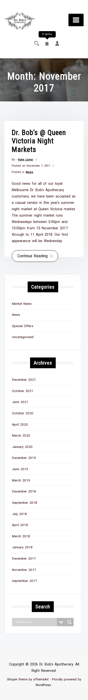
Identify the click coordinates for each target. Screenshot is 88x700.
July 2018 (19, 514)
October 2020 (22, 413)
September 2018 (24, 502)
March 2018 (21, 536)
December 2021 (24, 379)
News (29, 172)
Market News (22, 304)
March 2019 (21, 480)
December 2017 (24, 558)
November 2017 (24, 570)
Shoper (12, 679)
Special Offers (22, 326)
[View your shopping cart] (46, 44)
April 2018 (20, 525)
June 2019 (20, 469)
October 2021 (22, 391)
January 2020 (22, 447)
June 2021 (20, 402)
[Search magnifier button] (69, 622)
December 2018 (24, 491)
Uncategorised (22, 337)
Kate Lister (25, 159)
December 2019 (24, 458)
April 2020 (20, 424)
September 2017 (24, 581)
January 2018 (22, 547)
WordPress (43, 685)
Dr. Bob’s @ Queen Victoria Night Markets (39, 141)
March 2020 (21, 435)
